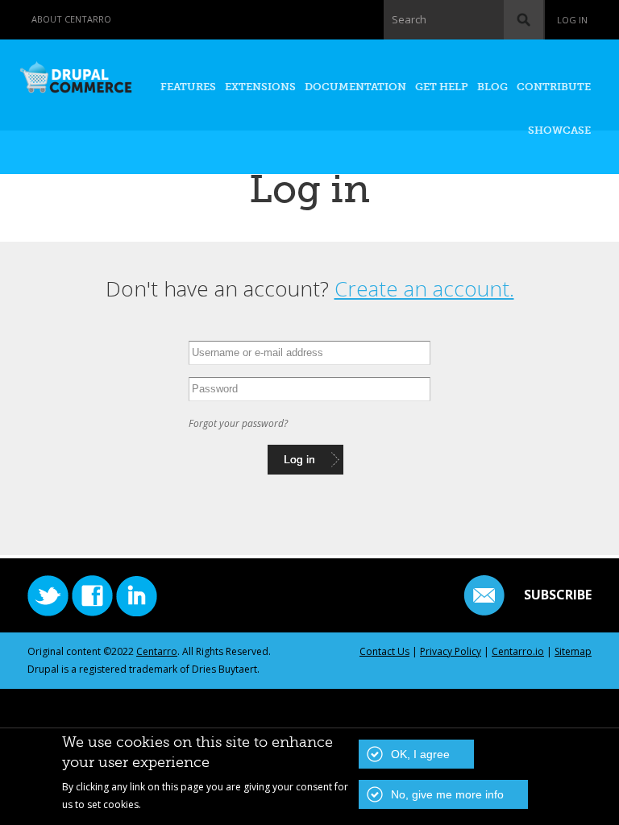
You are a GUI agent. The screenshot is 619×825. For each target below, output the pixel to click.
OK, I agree (420, 754)
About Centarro (71, 19)
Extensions (260, 87)
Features (188, 87)
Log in (572, 20)
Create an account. (424, 288)
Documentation (355, 87)
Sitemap (573, 651)
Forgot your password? (238, 423)
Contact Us (384, 651)
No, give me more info (447, 794)
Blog (492, 87)
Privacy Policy (450, 651)
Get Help (441, 87)
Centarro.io (518, 651)
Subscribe (558, 594)
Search (409, 19)
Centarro (156, 651)
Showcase (559, 130)
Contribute (554, 87)
